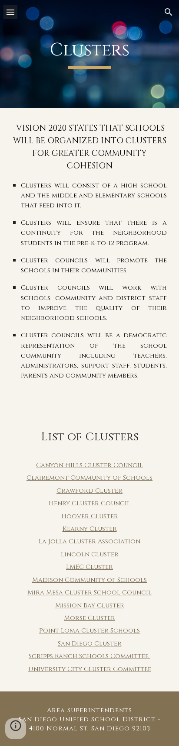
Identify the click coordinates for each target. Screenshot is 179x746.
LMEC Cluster (89, 567)
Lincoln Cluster (90, 554)
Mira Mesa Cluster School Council (89, 592)
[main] (89, 54)
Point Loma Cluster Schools (89, 631)
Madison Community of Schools (89, 580)
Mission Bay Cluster (89, 605)
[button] (10, 12)
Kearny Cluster (90, 529)
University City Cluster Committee (89, 669)
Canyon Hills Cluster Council (89, 465)
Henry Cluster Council (89, 503)
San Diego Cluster (90, 643)
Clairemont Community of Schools (89, 478)
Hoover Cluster (89, 516)
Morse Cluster (89, 618)
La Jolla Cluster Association (89, 541)
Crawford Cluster (89, 491)
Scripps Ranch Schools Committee (89, 656)
